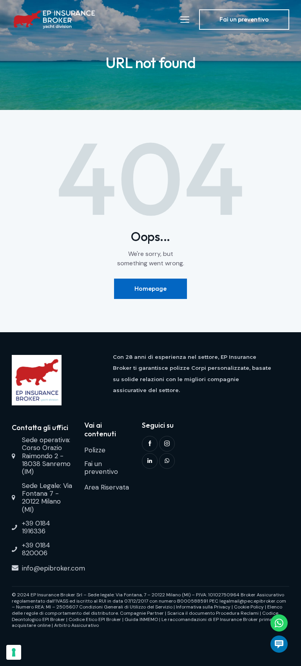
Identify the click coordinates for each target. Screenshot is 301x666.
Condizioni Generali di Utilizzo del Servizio (125, 607)
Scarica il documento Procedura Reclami (213, 613)
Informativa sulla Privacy (203, 607)
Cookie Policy (249, 607)
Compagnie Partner (142, 613)
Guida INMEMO (141, 619)
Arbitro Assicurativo (76, 625)
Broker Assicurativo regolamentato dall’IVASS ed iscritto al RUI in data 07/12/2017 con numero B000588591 (148, 598)
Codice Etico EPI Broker (95, 619)
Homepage (150, 288)
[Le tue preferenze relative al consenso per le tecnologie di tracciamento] (13, 652)
